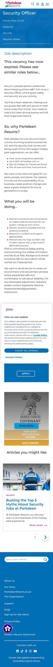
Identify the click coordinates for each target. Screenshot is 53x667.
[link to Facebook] (26, 651)
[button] (32, 4)
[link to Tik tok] (22, 651)
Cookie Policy (40, 335)
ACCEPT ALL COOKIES (26, 350)
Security (10, 495)
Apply (26, 373)
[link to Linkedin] (18, 651)
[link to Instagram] (30, 651)
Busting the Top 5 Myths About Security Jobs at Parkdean (25, 504)
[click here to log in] (42, 4)
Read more (26, 425)
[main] (26, 333)
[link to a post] (26, 477)
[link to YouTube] (35, 651)
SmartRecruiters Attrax (26, 661)
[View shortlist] (37, 4)
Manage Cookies (14, 357)
